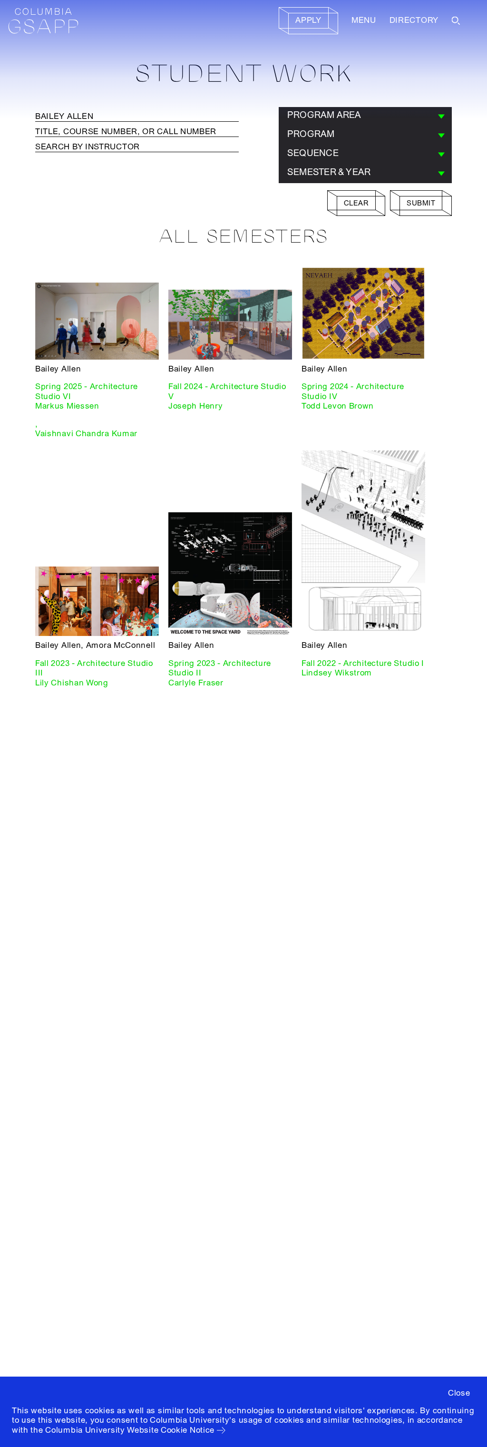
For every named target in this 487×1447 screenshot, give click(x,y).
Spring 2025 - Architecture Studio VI (86, 391)
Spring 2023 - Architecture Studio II (219, 668)
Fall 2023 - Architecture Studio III (94, 668)
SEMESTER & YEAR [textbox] (328, 172)
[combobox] (365, 116)
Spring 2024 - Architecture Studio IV (353, 391)
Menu (363, 20)
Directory (414, 20)
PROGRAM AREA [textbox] (324, 115)
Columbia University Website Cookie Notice (129, 1430)
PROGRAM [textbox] (311, 134)
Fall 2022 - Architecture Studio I (363, 663)
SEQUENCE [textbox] (313, 153)
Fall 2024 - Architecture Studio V (227, 391)
